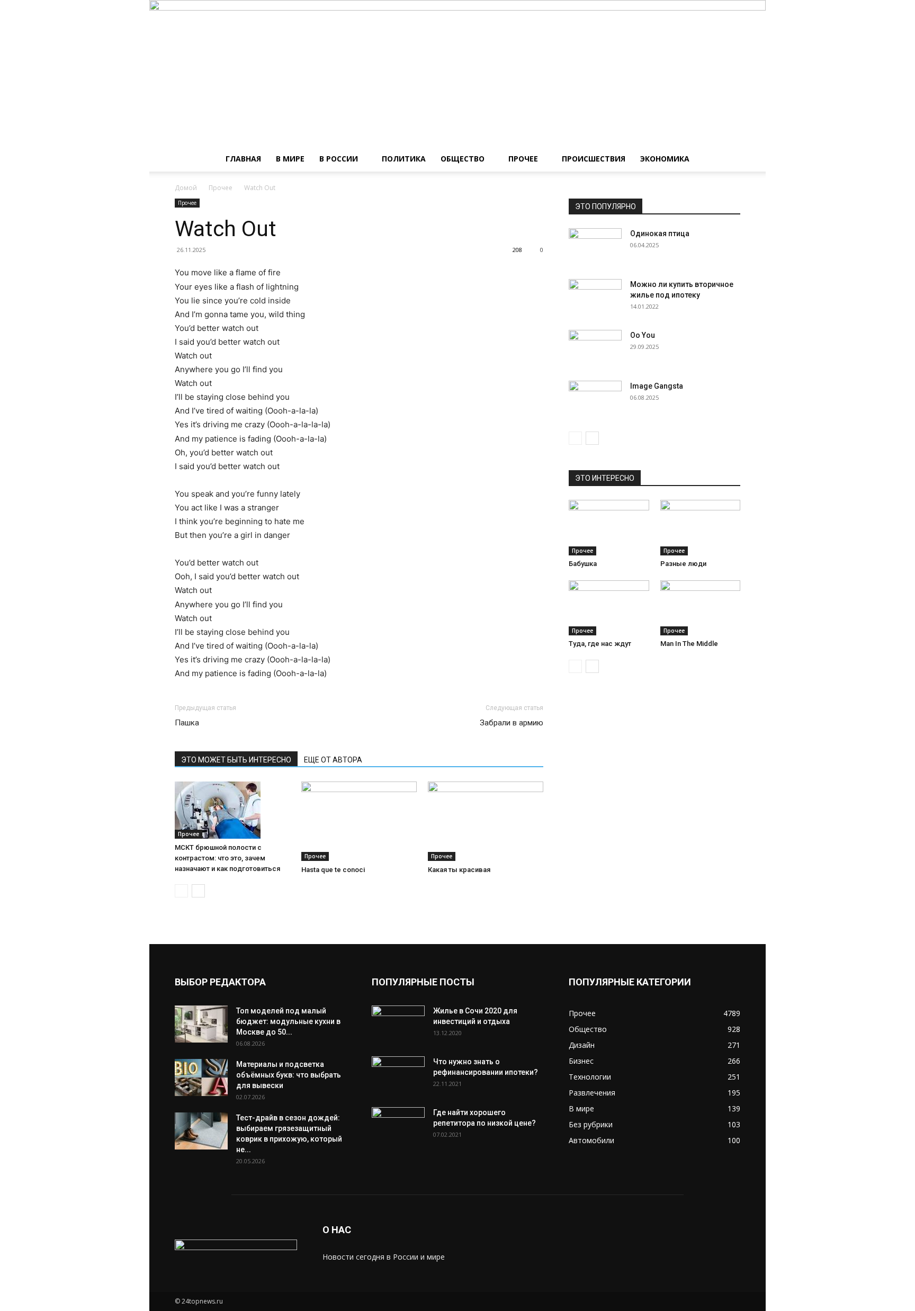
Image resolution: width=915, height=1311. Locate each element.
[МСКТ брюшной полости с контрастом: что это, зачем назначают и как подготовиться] (232, 810)
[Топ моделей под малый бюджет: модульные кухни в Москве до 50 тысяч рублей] (201, 1024)
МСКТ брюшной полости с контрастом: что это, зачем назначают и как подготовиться (227, 858)
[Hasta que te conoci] (359, 821)
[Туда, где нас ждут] (609, 607)
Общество (463, 159)
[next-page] (198, 890)
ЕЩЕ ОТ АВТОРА (333, 760)
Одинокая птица (659, 233)
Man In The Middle (689, 644)
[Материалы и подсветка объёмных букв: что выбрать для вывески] (201, 1077)
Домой (186, 187)
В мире (290, 159)
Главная (243, 159)
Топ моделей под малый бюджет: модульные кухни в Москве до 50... (288, 1021)
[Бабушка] (609, 527)
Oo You (642, 335)
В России (338, 159)
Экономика (664, 159)
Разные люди (683, 564)
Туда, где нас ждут (600, 644)
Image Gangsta (656, 386)
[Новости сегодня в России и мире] (457, 73)
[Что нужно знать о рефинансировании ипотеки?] (398, 1074)
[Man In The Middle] (700, 607)
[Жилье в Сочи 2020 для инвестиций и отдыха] (398, 1024)
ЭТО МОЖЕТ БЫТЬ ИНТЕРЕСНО (236, 760)
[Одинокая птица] (595, 246)
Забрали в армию (511, 723)
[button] (727, 160)
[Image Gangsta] (595, 399)
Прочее (523, 159)
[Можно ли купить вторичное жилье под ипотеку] (595, 297)
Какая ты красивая (459, 870)
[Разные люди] (700, 527)
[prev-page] (181, 890)
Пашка (187, 723)
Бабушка (583, 564)
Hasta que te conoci (333, 870)
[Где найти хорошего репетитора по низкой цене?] (398, 1125)
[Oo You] (595, 348)
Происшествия (593, 159)
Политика (404, 159)
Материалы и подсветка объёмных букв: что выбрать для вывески (288, 1075)
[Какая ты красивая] (485, 821)
